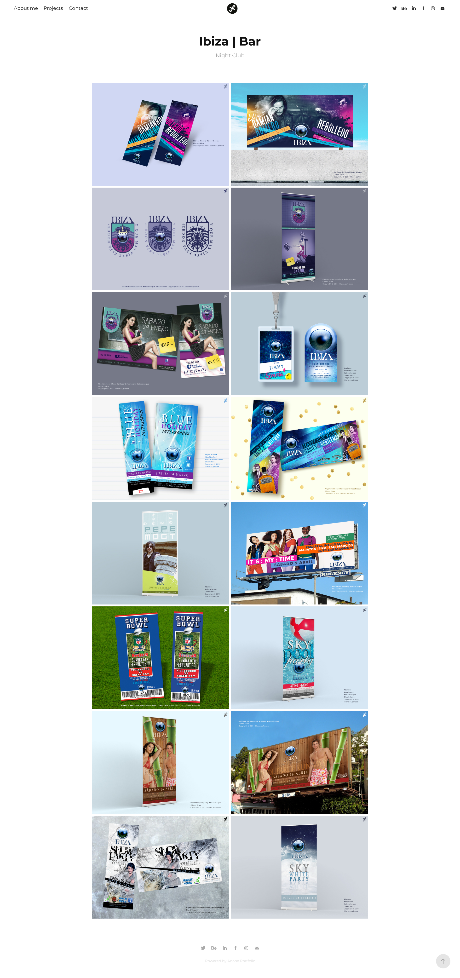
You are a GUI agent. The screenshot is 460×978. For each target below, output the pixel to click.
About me (26, 8)
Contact (78, 8)
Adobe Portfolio (241, 961)
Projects (53, 8)
